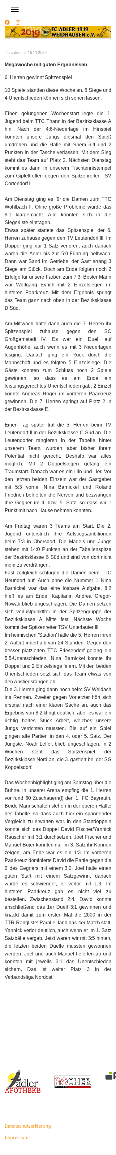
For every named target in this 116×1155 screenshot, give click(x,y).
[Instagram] (18, 22)
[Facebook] (7, 22)
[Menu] (15, 9)
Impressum (16, 1137)
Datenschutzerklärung (28, 1126)
